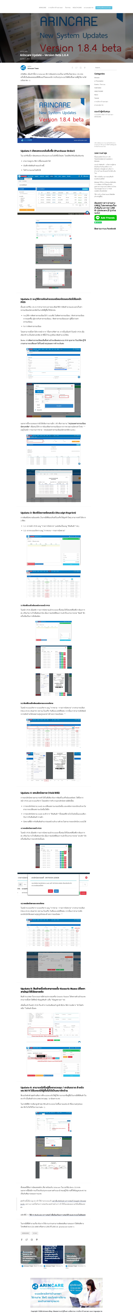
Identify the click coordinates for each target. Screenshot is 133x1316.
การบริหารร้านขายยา (55, 7)
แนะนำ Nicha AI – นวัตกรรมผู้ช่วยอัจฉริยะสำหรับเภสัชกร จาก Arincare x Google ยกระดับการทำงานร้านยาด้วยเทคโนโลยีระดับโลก (52, 1252)
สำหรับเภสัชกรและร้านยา (104, 8)
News (96, 95)
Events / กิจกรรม (99, 84)
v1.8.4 (35, 1233)
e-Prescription (98, 81)
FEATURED (97, 88)
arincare (25, 1233)
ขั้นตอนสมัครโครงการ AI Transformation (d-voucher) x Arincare (30, 1256)
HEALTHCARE (77, 7)
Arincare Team (33, 68)
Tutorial (96, 98)
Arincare (42, 7)
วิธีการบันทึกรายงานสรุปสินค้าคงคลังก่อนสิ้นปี (74, 1258)
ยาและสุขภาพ (88, 7)
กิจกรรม (67, 7)
